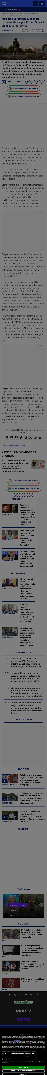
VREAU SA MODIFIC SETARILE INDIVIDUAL (23, 1071)
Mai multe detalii (17, 1040)
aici (16, 1047)
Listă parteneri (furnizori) (7, 1063)
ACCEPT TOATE (23, 1067)
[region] (23, 1051)
